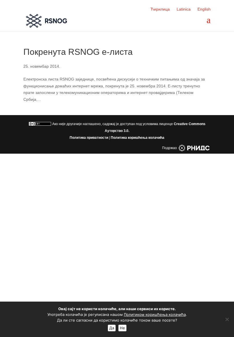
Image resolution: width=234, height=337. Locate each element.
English (204, 9)
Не (122, 328)
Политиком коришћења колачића (155, 314)
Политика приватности (89, 138)
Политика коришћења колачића (137, 138)
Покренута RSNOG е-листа (78, 52)
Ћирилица (160, 9)
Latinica (184, 9)
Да (111, 328)
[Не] (227, 319)
